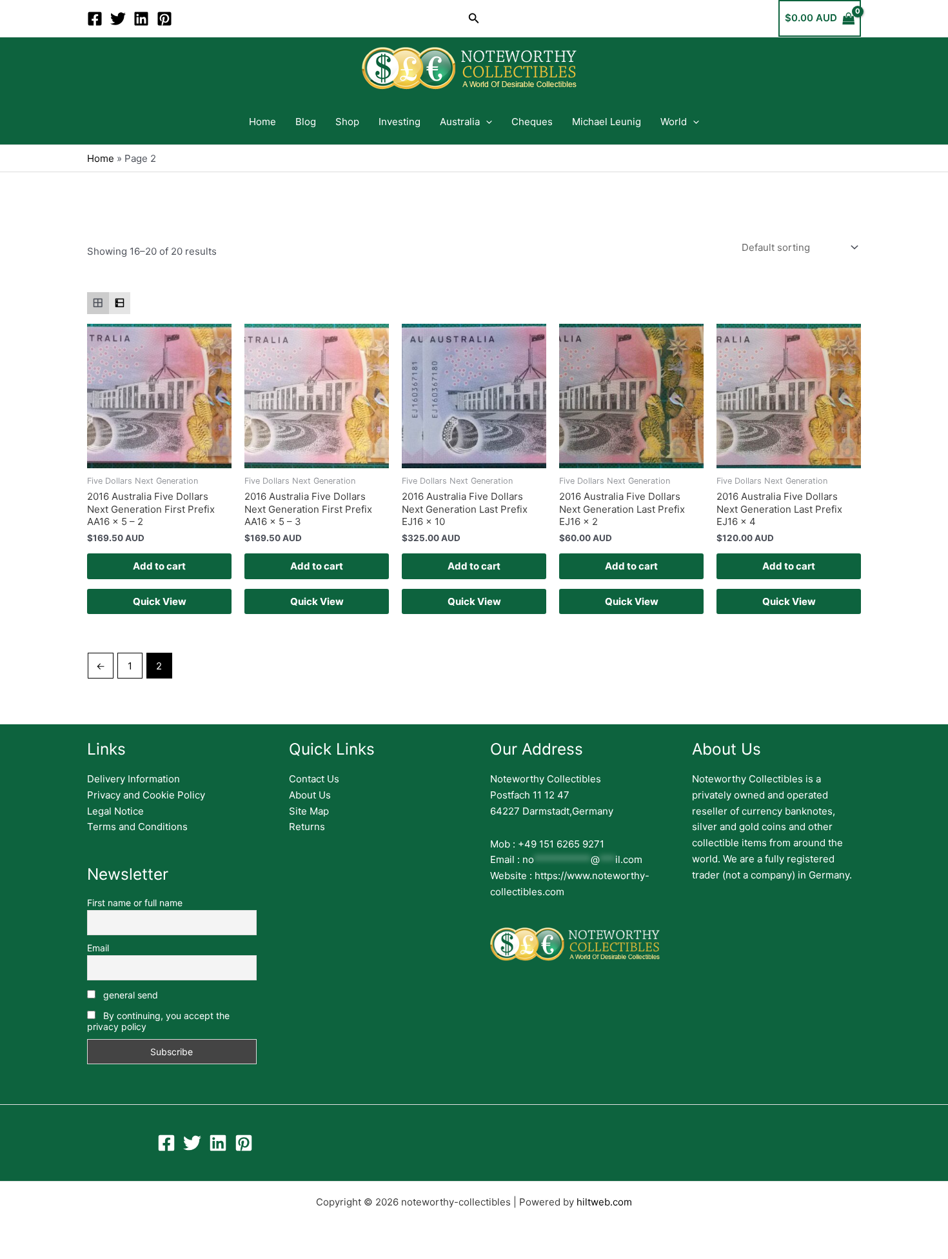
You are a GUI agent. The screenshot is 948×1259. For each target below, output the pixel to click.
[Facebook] (95, 18)
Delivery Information (133, 779)
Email (98, 947)
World (673, 121)
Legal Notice (115, 811)
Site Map (309, 811)
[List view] (120, 303)
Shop (347, 121)
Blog (305, 121)
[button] (474, 18)
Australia (460, 121)
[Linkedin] (141, 18)
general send (129, 994)
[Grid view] (98, 303)
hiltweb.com (604, 1202)
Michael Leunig (606, 121)
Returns (307, 826)
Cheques (532, 121)
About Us (310, 795)
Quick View (159, 601)
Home (262, 121)
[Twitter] (118, 18)
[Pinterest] (164, 18)
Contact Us (314, 779)
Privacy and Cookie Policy (146, 795)
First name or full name (135, 902)
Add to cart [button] (159, 566)
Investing (399, 121)
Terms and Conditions (137, 826)
